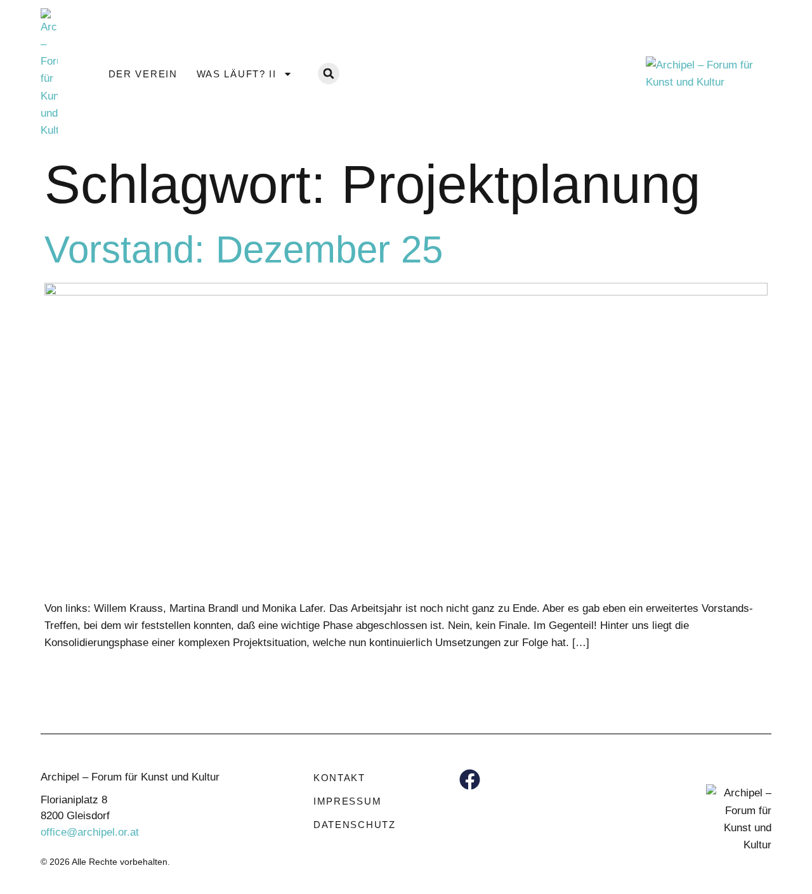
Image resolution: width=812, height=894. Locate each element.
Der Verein (143, 73)
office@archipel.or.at (90, 832)
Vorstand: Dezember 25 (243, 249)
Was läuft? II (237, 73)
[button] (328, 73)
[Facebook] (469, 779)
